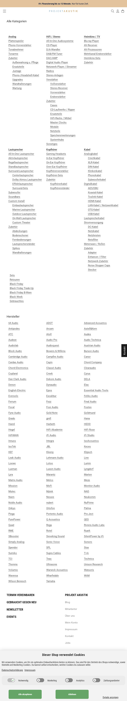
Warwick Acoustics (57, 569)
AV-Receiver (90, 45)
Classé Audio (53, 367)
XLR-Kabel (93, 162)
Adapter (92, 252)
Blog (67, 602)
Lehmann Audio (55, 457)
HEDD (87, 424)
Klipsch (88, 452)
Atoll (49, 334)
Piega (11, 513)
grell (48, 418)
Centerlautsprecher (22, 175)
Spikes (16, 248)
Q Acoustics (53, 519)
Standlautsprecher (18, 166)
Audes (87, 334)
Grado (11, 418)
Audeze (12, 339)
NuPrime (89, 502)
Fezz (48, 401)
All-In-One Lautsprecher (21, 153)
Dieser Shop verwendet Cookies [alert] (63, 655)
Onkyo (11, 508)
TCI (10, 558)
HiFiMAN (13, 435)
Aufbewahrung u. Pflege (25, 62)
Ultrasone (51, 564)
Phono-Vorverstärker (19, 45)
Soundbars (14, 196)
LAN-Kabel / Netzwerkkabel (103, 205)
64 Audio (13, 323)
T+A (86, 553)
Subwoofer (14, 192)
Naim (11, 497)
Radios (50, 70)
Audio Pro (51, 339)
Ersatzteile (18, 66)
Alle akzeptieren (25, 694)
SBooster (13, 536)
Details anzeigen (110, 697)
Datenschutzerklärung (12, 670)
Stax (86, 547)
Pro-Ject (88, 513)
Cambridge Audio (17, 356)
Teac (49, 558)
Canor (87, 356)
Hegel (11, 429)
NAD (86, 491)
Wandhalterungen (21, 83)
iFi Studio (89, 435)
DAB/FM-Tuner (54, 53)
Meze (87, 480)
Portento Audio (54, 513)
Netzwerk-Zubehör (98, 261)
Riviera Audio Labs (94, 525)
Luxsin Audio (53, 468)
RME (11, 530)
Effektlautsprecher (22, 183)
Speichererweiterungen (62, 135)
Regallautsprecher (18, 162)
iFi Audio (51, 435)
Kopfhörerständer (59, 188)
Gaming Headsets (56, 153)
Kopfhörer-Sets (54, 175)
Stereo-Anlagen (54, 75)
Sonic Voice (53, 541)
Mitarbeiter (71, 609)
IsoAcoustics (91, 440)
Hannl (11, 424)
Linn (86, 457)
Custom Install (16, 201)
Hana (87, 418)
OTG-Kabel (94, 209)
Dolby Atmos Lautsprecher (27, 179)
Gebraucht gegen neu (21, 602)
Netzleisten (94, 235)
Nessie (50, 497)
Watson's (89, 569)
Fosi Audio (52, 407)
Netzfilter (93, 239)
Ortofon (50, 508)
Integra (50, 440)
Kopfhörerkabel (58, 183)
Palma (87, 508)
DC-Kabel (93, 226)
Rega (49, 525)
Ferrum (12, 401)
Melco (49, 480)
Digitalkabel (90, 183)
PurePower (14, 519)
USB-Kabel (93, 213)
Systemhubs (57, 139)
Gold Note (52, 412)
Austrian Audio (92, 345)
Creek (49, 373)
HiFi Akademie (54, 429)
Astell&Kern (90, 328)
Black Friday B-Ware (21, 292)
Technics (89, 558)
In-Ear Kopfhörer (55, 158)
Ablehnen (72, 694)
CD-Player (51, 45)
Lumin (87, 463)
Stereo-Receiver (59, 88)
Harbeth (50, 424)
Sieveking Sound (55, 536)
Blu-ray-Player (91, 40)
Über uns (70, 615)
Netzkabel (93, 231)
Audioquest (52, 345)
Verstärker (52, 79)
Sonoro (88, 541)
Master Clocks (58, 122)
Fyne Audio (14, 412)
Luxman (12, 468)
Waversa (13, 575)
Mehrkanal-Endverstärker (97, 53)
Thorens (13, 564)
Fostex (87, 407)
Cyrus (87, 373)
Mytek (49, 491)
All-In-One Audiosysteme (59, 40)
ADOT (49, 323)
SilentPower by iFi (94, 536)
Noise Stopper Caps (99, 265)
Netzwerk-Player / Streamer (61, 66)
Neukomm (90, 497)
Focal (11, 407)
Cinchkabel (94, 158)
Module (54, 126)
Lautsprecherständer (23, 243)
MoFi (49, 485)
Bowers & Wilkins (55, 351)
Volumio (13, 569)
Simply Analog (16, 541)
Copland (13, 373)
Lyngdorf (88, 468)
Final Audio (90, 401)
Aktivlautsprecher (18, 158)
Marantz (50, 474)
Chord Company (93, 362)
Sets (12, 275)
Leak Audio (14, 457)
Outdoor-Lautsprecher (24, 213)
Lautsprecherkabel (94, 218)
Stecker (92, 269)
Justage (16, 70)
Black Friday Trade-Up (22, 288)
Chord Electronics (18, 367)
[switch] (11, 680)
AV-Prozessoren (93, 49)
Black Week (16, 296)
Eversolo (13, 395)
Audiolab (13, 345)
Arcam (50, 328)
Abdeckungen (19, 231)
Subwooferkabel (97, 179)
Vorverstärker (57, 92)
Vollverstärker (58, 83)
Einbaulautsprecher (23, 205)
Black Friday (16, 283)
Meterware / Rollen (94, 243)
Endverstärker (57, 96)
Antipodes (14, 328)
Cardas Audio (15, 362)
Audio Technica (92, 339)
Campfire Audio (54, 356)
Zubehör (13, 58)
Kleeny (50, 452)
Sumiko (12, 553)
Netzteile (55, 131)
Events (11, 616)
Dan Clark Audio (17, 379)
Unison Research (93, 564)
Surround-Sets (20, 188)
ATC (10, 334)
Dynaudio (51, 384)
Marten (88, 474)
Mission (12, 485)
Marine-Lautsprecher (23, 209)
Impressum (71, 629)
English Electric (17, 390)
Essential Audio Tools (96, 390)
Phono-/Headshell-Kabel (25, 75)
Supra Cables (53, 553)
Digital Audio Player (57, 62)
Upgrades (17, 79)
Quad (11, 525)
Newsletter (15, 609)
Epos (49, 390)
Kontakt (69, 636)
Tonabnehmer (15, 49)
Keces (87, 446)
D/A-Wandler (53, 49)
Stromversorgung (93, 222)
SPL (48, 547)
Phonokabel (94, 175)
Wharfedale (52, 575)
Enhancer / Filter (97, 256)
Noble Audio (15, 502)
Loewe (12, 463)
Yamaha (50, 581)
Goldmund (89, 412)
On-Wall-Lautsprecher (24, 218)
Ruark (87, 530)
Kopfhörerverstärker (57, 171)
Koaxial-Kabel (95, 192)
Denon (12, 384)
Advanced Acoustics (95, 323)
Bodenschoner (20, 235)
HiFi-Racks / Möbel (60, 118)
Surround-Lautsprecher (20, 171)
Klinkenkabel (95, 171)
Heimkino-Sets (92, 58)
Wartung (16, 88)
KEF (10, 452)
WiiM (87, 575)
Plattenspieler (16, 40)
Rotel (49, 530)
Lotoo (49, 463)
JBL (48, 446)
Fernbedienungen (21, 239)
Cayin (49, 362)
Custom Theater (21, 222)
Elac (86, 384)
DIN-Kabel (93, 166)
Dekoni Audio (53, 379)
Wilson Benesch (17, 581)
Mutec (11, 491)
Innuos (12, 440)
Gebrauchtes (17, 301)
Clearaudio (90, 367)
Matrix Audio (15, 480)
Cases (53, 105)
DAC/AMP (52, 58)
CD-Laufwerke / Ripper (62, 109)
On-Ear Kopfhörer (55, 162)
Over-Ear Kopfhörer (56, 166)
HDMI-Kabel (94, 201)
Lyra (10, 474)
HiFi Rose (89, 429)
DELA (87, 379)
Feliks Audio (91, 395)
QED (86, 519)
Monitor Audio (92, 485)
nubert (49, 502)
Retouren (15, 279)
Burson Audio (91, 351)
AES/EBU (93, 188)
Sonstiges (51, 143)
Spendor (13, 547)
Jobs (67, 642)
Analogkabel (91, 153)
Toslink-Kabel (95, 196)
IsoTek (12, 446)
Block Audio (15, 351)
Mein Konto (71, 622)
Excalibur (51, 395)
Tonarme (13, 53)
